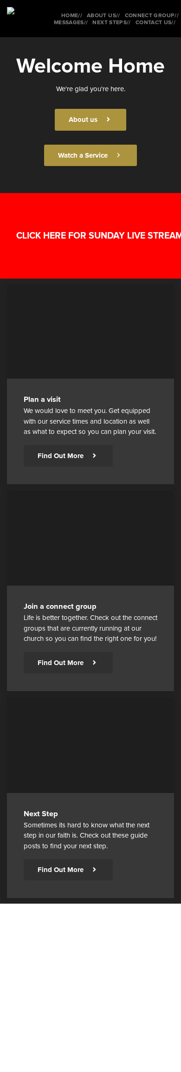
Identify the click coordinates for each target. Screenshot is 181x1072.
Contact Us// (155, 23)
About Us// (103, 16)
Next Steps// (111, 23)
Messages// (71, 23)
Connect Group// (152, 16)
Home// (71, 16)
